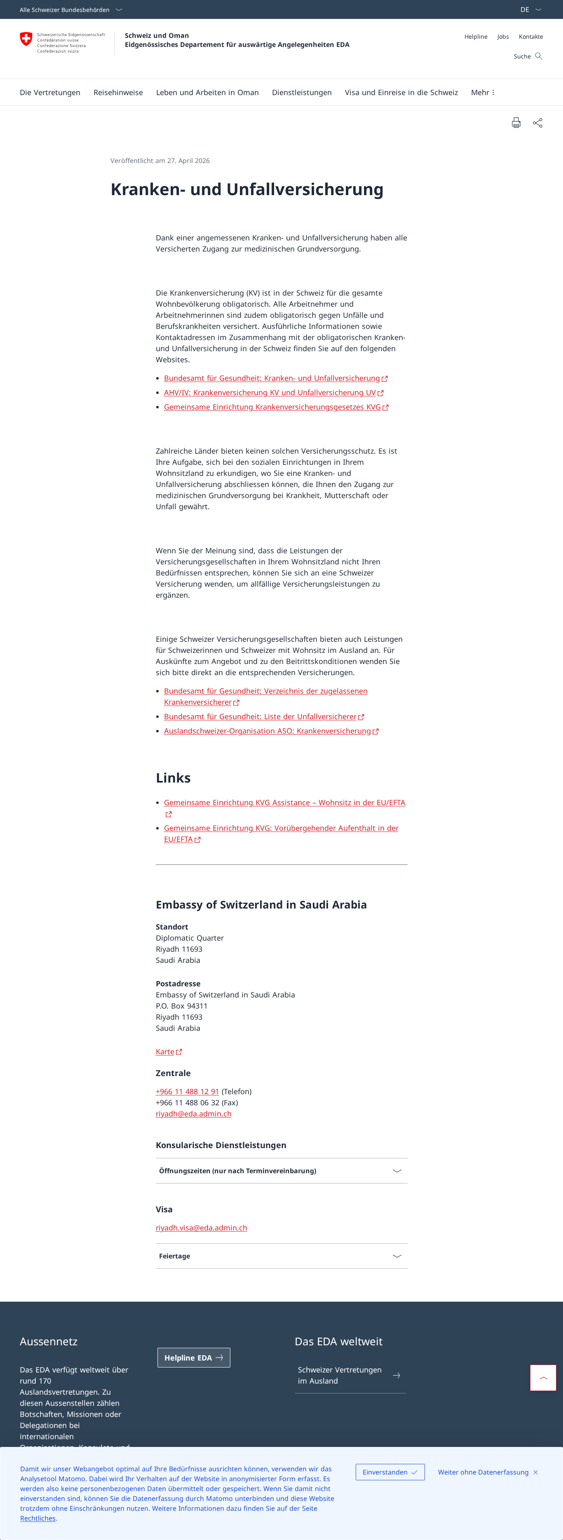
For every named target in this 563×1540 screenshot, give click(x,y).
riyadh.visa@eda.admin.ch (201, 1227)
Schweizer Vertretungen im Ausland (340, 1375)
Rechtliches (38, 1518)
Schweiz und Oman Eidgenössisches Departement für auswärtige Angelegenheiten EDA (237, 40)
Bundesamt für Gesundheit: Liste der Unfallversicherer (260, 716)
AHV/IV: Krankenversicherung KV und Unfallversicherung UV (270, 392)
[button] (50, 92)
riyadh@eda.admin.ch (194, 1113)
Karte (165, 1051)
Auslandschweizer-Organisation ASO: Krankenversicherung (267, 731)
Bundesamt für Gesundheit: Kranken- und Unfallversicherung (272, 378)
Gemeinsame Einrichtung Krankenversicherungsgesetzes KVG (272, 407)
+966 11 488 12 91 (187, 1091)
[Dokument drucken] (516, 122)
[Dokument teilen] (537, 122)
